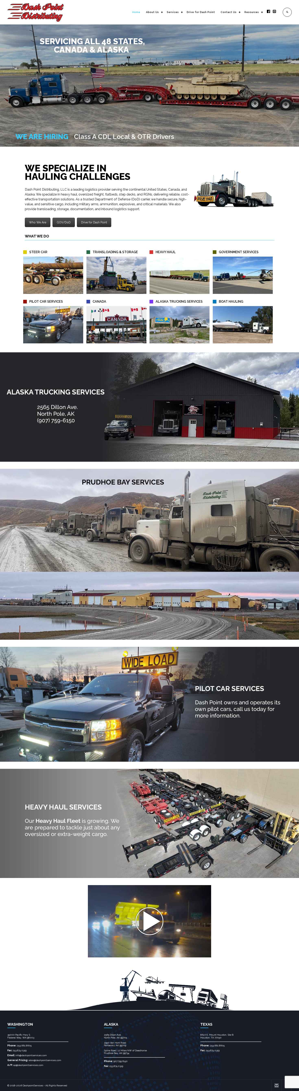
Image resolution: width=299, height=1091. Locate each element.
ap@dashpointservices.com (28, 1065)
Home (136, 12)
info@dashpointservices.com (31, 1055)
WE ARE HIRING (41, 136)
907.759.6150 (120, 1061)
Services (173, 12)
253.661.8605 (24, 1045)
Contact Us (229, 12)
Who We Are (37, 222)
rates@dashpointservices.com (44, 1060)
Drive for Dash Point (201, 12)
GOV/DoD (64, 222)
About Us (152, 12)
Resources (251, 12)
